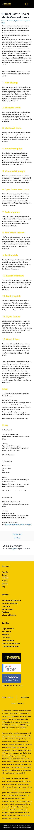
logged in (14, 549)
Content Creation (7, 609)
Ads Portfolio (6, 632)
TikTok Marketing (8, 640)
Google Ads (6, 606)
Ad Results (5, 635)
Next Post (17, 538)
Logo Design (6, 637)
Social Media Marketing (10, 603)
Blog (3, 587)
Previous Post (17, 534)
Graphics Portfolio (8, 629)
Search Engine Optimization (11, 600)
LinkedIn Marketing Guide (10, 646)
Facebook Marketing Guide (11, 643)
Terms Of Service (17, 703)
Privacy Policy (7, 697)
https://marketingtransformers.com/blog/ (18, 524)
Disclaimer (25, 697)
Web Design (6, 612)
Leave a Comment (7, 21)
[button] (31, 4)
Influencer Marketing (9, 615)
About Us (5, 572)
